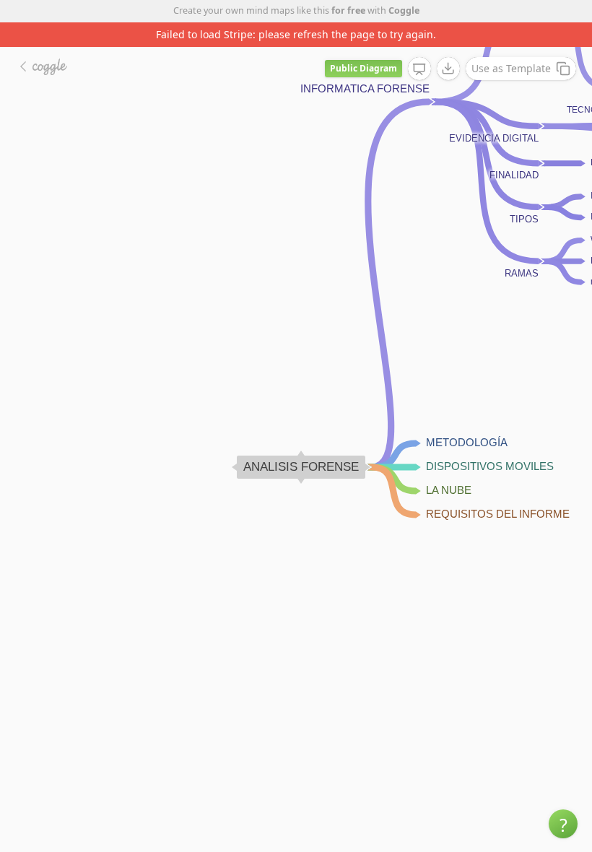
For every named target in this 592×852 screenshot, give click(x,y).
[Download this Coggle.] (448, 68)
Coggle (403, 10)
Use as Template (511, 68)
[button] (563, 823)
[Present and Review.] (419, 69)
